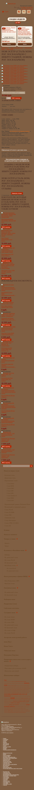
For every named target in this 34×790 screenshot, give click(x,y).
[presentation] (3, 36)
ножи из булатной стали (24, 699)
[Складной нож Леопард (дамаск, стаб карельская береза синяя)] (8, 436)
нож (5, 694)
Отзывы (4, 748)
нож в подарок (12, 694)
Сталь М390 (10, 49)
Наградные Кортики (11, 655)
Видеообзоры (6, 744)
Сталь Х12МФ (9, 512)
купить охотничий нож (12, 691)
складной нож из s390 (18, 709)
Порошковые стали (11, 480)
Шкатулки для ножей (12, 671)
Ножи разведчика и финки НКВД (15, 576)
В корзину (17, 98)
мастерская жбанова (24, 692)
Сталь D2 (8, 526)
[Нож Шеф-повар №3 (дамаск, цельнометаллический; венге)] (8, 362)
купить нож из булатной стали (17, 688)
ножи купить (7, 702)
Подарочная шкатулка (9, 90)
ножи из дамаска (8, 701)
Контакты (5, 747)
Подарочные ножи (10, 604)
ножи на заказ (15, 702)
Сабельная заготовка (11, 608)
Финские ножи (10, 583)
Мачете (7, 543)
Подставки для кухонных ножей (15, 668)
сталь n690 (25, 709)
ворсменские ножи (20, 681)
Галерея (4, 745)
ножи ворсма (24, 698)
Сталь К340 (10, 500)
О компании (5, 739)
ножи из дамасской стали (21, 701)
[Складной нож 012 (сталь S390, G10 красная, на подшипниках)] (8, 345)
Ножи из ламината (10, 534)
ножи (12, 698)
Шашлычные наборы (11, 675)
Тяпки (7, 546)
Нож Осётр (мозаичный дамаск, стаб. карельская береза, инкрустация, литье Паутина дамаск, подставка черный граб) (24, 38)
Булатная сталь (10, 475)
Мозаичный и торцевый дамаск (15, 507)
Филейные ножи (10, 565)
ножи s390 (17, 698)
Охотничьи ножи (10, 588)
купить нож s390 (11, 685)
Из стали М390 (10, 620)
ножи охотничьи (14, 704)
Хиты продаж (6, 743)
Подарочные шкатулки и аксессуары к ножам (12, 768)
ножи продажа (22, 704)
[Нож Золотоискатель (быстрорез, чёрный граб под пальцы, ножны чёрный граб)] (8, 217)
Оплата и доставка (7, 746)
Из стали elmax (10, 617)
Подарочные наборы (11, 665)
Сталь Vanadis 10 (12, 495)
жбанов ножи (15, 683)
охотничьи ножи (19, 706)
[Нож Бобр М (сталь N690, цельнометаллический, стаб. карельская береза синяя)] (8, 290)
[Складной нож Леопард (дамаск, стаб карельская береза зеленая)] (8, 452)
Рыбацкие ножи (9, 599)
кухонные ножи (15, 692)
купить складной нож (22, 690)
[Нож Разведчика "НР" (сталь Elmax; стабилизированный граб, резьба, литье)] (8, 252)
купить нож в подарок (21, 685)
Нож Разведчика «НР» (12, 581)
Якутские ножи (6, 765)
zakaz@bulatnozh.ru (27, 9)
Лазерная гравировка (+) (12, 87)
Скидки (4, 741)
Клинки (6, 530)
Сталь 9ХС (8, 515)
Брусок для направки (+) (12, 89)
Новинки (5, 742)
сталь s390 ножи (8, 711)
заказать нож (21, 683)
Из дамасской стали (11, 557)
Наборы (7, 555)
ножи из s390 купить (13, 699)
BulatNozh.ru (5, 47)
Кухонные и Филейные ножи (14, 550)
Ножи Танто (8, 646)
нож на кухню (7, 698)
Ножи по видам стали (16, 47)
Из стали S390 (9, 622)
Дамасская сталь (10, 478)
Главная (4, 738)
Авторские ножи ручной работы (15, 637)
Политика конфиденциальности (9, 749)
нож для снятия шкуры (24, 696)
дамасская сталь (8, 683)
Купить (9, 44)
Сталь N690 (10, 498)
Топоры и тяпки (9, 539)
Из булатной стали (11, 563)
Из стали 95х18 (10, 560)
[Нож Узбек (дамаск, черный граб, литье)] (8, 303)
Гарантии (5, 740)
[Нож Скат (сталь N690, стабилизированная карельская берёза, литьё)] (8, 331)
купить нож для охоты (21, 686)
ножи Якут (8, 642)
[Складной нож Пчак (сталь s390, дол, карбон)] (8, 375)
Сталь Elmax (10, 483)
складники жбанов (8, 709)
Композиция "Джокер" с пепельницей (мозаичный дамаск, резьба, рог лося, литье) (8, 38)
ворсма (13, 681)
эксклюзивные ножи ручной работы (16, 712)
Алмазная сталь (10, 518)
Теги (5, 680)
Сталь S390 (10, 491)
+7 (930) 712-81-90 (26, 7)
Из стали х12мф (10, 630)
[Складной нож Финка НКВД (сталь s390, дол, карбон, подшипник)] (8, 316)
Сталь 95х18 (9, 510)
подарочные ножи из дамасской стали (16, 708)
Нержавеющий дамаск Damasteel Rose (17, 504)
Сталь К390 (10, 488)
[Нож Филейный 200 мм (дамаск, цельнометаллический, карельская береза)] (8, 422)
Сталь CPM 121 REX (12, 523)
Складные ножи (9, 612)
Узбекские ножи (9, 650)
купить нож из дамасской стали (17, 689)
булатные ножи (7, 681)
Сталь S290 (10, 493)
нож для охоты (14, 696)
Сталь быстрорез (10, 520)
